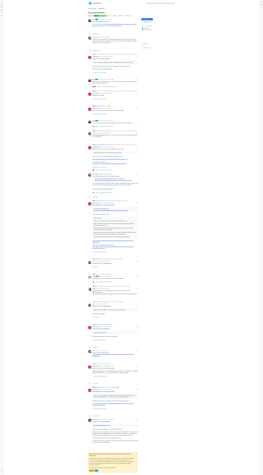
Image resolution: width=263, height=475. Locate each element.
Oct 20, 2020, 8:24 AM (108, 366)
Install (173, 3)
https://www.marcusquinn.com (106, 189)
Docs (169, 3)
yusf (93, 37)
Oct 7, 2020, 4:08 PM (103, 303)
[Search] (2, 15)
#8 (137, 132)
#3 (137, 56)
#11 (137, 202)
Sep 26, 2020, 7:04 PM (108, 146)
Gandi (101, 72)
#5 (137, 93)
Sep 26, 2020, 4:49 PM (108, 93)
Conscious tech (95, 266)
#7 (137, 120)
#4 (137, 79)
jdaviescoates (95, 56)
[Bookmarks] (2, 13)
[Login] (261, 2)
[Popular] (2, 10)
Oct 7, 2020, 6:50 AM (103, 261)
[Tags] (2, 7)
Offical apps (150, 3)
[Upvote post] (134, 29)
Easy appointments (105, 58)
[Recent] (2, 4)
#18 (137, 366)
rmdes (93, 288)
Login (96, 470)
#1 (137, 19)
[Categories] (2, 2)
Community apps (158, 3)
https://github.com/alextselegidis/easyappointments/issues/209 (108, 163)
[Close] (136, 454)
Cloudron (96, 72)
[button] (2, 471)
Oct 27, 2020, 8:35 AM (108, 389)
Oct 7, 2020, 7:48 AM (108, 276)
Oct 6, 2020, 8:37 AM (107, 202)
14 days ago (109, 368)
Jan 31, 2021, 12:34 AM (108, 419)
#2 (137, 37)
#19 (137, 389)
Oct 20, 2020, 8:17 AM (103, 350)
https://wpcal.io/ (96, 292)
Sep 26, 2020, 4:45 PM (108, 56)
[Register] (261, 4)
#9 (137, 146)
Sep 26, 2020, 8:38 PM (107, 174)
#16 (137, 326)
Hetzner (104, 72)
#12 (137, 261)
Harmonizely (107, 263)
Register (92, 470)
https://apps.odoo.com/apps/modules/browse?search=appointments (112, 180)
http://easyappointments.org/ (100, 21)
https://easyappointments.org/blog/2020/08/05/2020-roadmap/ (109, 159)
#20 (137, 419)
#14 (137, 288)
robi (93, 261)
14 (136, 29)
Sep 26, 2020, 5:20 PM (104, 132)
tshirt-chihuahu (95, 419)
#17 (137, 350)
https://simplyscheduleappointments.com (105, 179)
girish (93, 19)
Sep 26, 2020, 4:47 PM (107, 79)
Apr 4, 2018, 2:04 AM (107, 19)
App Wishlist (103, 15)
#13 (137, 276)
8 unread (145, 43)
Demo (165, 3)
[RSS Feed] (132, 16)
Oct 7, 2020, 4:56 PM (107, 326)
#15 (137, 303)
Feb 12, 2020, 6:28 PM (103, 37)
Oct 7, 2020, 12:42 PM (104, 288)
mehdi (93, 276)
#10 (137, 174)
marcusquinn (95, 174)
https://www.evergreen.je (108, 188)
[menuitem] (261, 2)
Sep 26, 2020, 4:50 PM (107, 120)
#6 (137, 108)
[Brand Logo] (90, 3)
